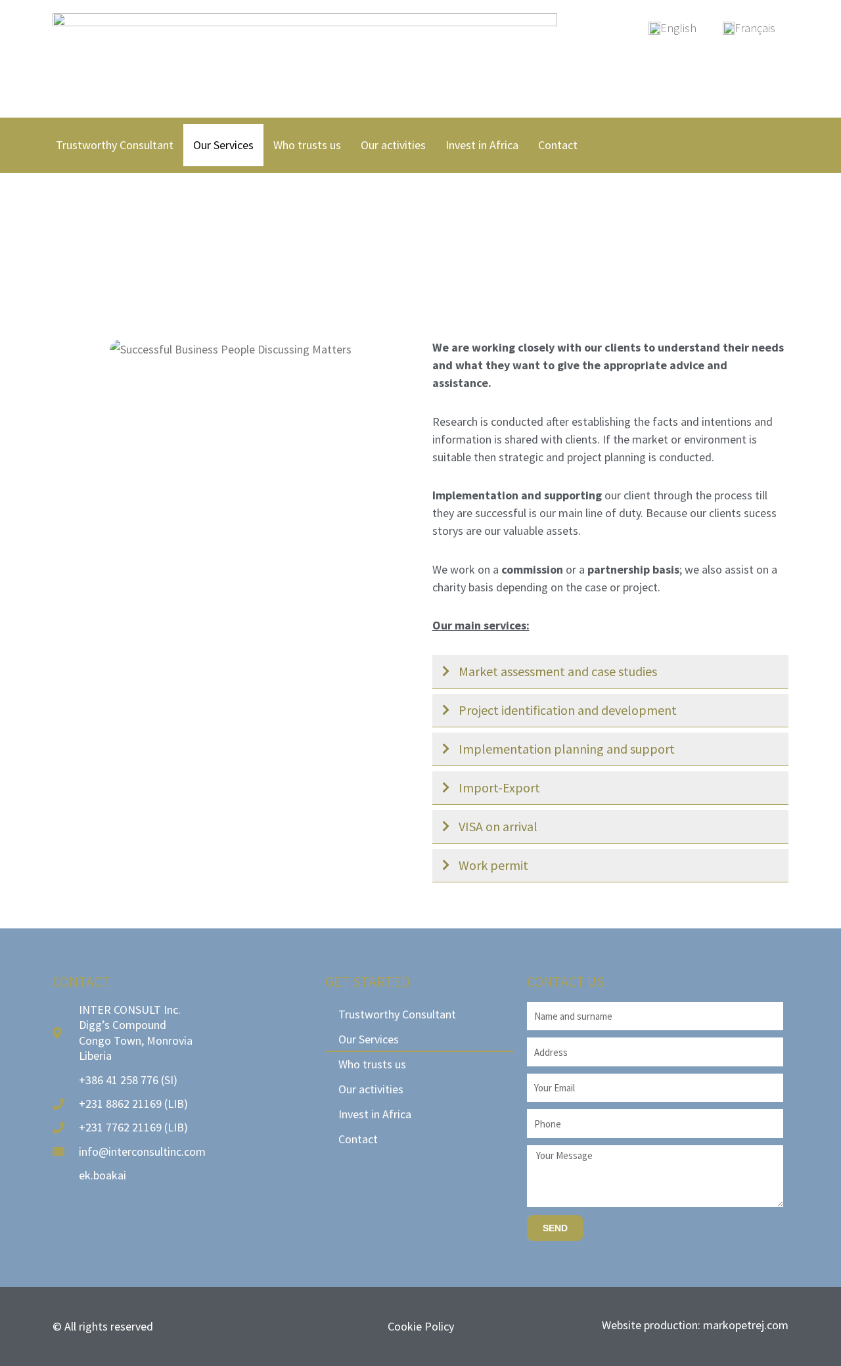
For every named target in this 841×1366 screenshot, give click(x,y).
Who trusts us (307, 144)
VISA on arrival (498, 826)
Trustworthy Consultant (114, 144)
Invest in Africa (481, 144)
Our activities (393, 144)
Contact (558, 144)
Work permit (493, 865)
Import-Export (499, 787)
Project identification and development (568, 710)
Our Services (223, 144)
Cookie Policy (421, 1326)
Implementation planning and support (567, 748)
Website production (650, 1324)
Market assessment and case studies (558, 671)
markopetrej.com (745, 1324)
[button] (610, 672)
